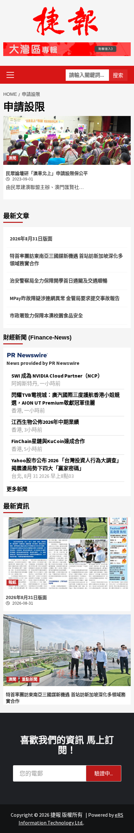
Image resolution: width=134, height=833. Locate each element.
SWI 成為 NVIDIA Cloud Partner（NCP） (57, 375)
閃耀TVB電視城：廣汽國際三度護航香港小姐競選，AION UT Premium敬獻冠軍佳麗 (65, 399)
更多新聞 (17, 489)
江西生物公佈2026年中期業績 (45, 422)
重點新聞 (29, 679)
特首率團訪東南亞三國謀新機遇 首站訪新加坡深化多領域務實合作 (66, 259)
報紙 (12, 582)
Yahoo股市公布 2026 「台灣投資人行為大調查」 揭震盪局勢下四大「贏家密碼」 (66, 464)
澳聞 (12, 158)
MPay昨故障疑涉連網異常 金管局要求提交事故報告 (65, 298)
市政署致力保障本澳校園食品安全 (46, 315)
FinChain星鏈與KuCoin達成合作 (48, 441)
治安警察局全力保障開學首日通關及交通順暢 (58, 281)
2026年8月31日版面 (31, 239)
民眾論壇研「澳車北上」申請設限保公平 (47, 173)
